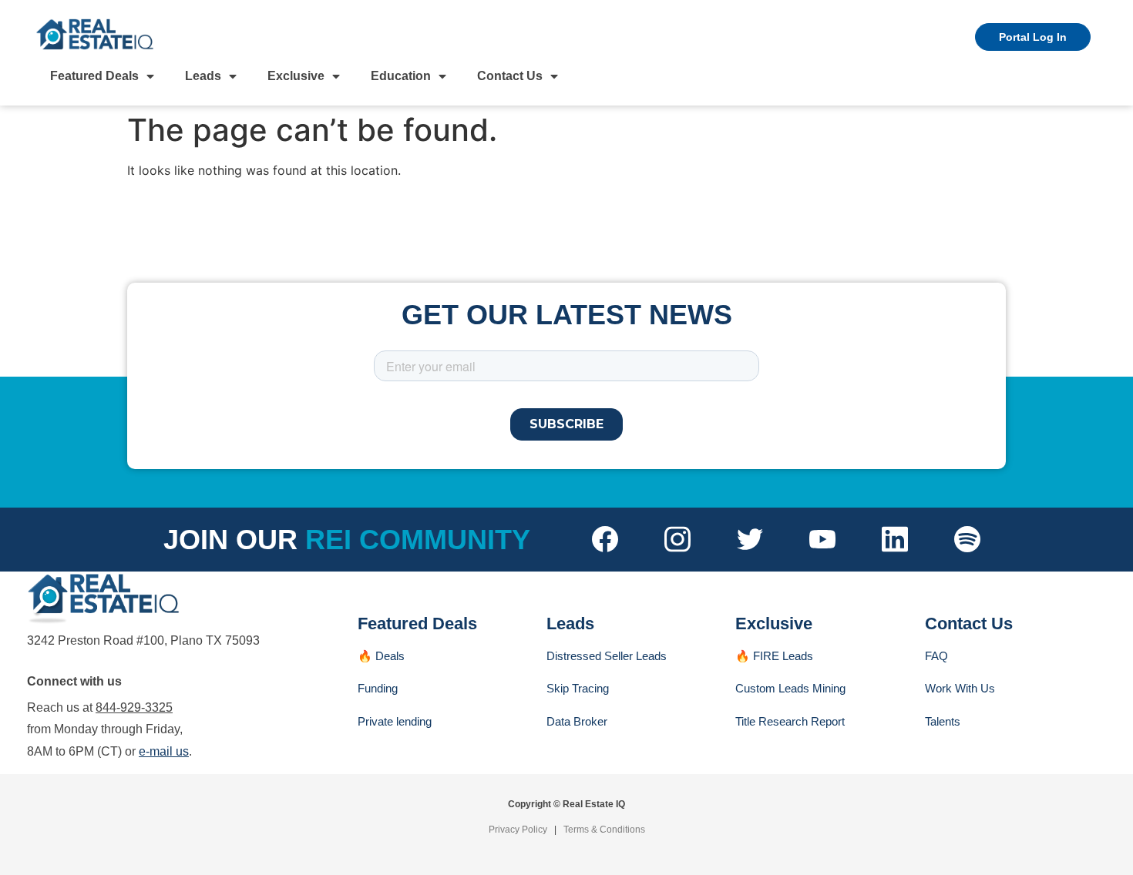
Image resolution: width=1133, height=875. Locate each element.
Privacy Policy (518, 829)
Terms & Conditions (604, 829)
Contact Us (510, 75)
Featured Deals (94, 75)
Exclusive (295, 75)
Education (401, 75)
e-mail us (164, 751)
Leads (203, 75)
